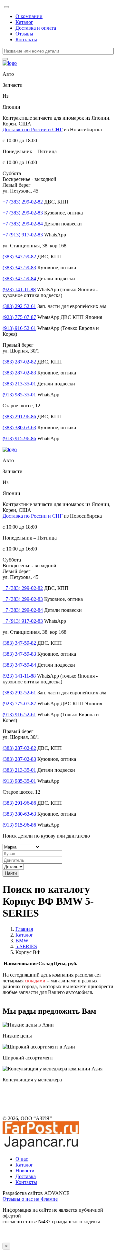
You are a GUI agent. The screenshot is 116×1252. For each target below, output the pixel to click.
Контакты (26, 39)
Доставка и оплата (35, 28)
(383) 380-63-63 (19, 427)
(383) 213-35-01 (19, 383)
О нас (21, 1159)
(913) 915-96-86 (19, 438)
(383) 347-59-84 (19, 278)
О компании (29, 16)
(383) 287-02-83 (19, 372)
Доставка (25, 1176)
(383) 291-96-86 (19, 416)
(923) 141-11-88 (19, 289)
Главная (24, 929)
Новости (24, 1170)
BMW (21, 940)
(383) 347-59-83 (19, 267)
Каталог (24, 22)
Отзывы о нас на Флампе (30, 1199)
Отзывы (24, 33)
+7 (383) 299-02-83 (23, 212)
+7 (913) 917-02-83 (23, 234)
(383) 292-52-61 (19, 306)
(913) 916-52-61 (19, 328)
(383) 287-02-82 (19, 361)
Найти (11, 873)
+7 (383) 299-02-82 (23, 201)
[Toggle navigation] (6, 7)
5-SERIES (26, 946)
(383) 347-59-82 (19, 256)
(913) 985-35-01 (19, 394)
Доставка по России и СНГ (33, 129)
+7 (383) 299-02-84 (23, 223)
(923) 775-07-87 (19, 317)
